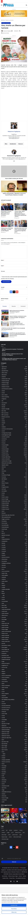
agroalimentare (5, 370)
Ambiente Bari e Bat (6, 378)
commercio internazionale (7, 428)
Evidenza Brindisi (5, 503)
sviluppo (3, 757)
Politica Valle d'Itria (6, 641)
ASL (2, 400)
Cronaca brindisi (5, 448)
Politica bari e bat (5, 623)
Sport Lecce (4, 747)
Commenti (23, 306)
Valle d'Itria (4, 787)
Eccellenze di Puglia (6, 475)
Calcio (3, 418)
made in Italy (4, 573)
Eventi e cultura (5, 497)
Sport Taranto (5, 749)
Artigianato (4, 398)
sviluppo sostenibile (6, 759)
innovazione (4, 561)
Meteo (3, 583)
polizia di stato (15, 834)
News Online (4, 607)
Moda (3, 591)
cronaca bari (4, 446)
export (3, 511)
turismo (3, 777)
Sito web (3, 271)
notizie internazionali (6, 609)
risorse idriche (5, 681)
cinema (3, 420)
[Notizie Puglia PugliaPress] (8, 5)
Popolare (5, 306)
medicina (4, 579)
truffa (3, 775)
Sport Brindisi (4, 743)
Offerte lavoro (5, 615)
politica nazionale (5, 635)
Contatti (24, 876)
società (3, 717)
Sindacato (4, 711)
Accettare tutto (14, 905)
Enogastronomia (5, 487)
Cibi (3, 595)
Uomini (3, 783)
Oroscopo (4, 617)
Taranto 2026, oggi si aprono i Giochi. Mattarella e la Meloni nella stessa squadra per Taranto (20, 214)
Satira (4, 753)
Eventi (3, 495)
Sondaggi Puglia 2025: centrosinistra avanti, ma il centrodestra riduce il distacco (17, 323)
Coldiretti (4, 426)
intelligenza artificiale (6, 563)
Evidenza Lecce (5, 507)
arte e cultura (4, 394)
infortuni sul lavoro (6, 557)
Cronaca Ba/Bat (5, 444)
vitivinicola (4, 795)
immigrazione (4, 541)
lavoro (3, 569)
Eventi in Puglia (5, 499)
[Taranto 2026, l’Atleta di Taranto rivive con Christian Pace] (23, 820)
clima (3, 424)
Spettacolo (4, 725)
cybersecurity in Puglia (6, 460)
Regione (3, 671)
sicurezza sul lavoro (6, 707)
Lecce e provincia (5, 571)
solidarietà (13, 144)
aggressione (4, 366)
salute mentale (5, 687)
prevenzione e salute (6, 645)
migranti (3, 585)
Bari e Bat (4, 410)
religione (3, 673)
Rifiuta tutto (14, 912)
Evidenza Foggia (5, 505)
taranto (10, 836)
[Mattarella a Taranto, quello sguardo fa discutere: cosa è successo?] (7, 206)
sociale (3, 715)
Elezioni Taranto (5, 483)
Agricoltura (4, 368)
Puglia (3, 661)
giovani (3, 533)
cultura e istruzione (6, 458)
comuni (3, 430)
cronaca (20, 830)
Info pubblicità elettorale (21, 878)
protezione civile (5, 655)
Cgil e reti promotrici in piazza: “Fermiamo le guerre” (17, 311)
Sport (3, 739)
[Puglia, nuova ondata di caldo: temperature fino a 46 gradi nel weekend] (14, 810)
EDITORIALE (4, 479)
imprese (3, 543)
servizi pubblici (5, 697)
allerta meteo (4, 372)
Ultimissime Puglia (5, 839)
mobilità (3, 587)
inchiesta (4, 547)
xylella (3, 801)
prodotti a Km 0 (5, 651)
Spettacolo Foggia (5, 731)
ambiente (4, 376)
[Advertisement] (14, 105)
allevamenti (4, 374)
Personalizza (14, 908)
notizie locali (4, 611)
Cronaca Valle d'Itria (6, 456)
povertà (3, 643)
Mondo (3, 593)
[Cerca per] (26, 5)
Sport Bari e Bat (5, 741)
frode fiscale (4, 529)
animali (3, 390)
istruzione (4, 567)
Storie (3, 751)
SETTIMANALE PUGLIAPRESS (8, 699)
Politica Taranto (5, 639)
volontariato (4, 799)
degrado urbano (5, 464)
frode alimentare (5, 527)
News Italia (4, 605)
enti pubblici (4, 491)
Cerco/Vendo (4, 876)
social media (4, 713)
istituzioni (4, 565)
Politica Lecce (5, 633)
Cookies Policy (5, 878)
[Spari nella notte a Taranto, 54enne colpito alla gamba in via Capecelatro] (23, 810)
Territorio (4, 769)
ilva (6, 144)
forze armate (4, 523)
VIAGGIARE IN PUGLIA (6, 791)
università (4, 781)
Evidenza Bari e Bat (6, 501)
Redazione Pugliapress (7, 30)
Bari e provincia (5, 412)
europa (3, 493)
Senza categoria (5, 693)
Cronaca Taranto (5, 454)
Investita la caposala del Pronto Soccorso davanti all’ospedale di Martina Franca (17, 334)
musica (3, 599)
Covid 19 (3, 440)
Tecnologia (4, 765)
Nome (2, 260)
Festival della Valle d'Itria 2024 (8, 515)
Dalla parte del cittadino (7, 462)
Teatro (3, 763)
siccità (3, 701)
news (3, 603)
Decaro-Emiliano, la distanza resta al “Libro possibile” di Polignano (18, 317)
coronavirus (4, 438)
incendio (3, 545)
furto (3, 531)
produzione (4, 653)
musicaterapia (5, 601)
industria (3, 555)
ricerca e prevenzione (6, 675)
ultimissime (4, 779)
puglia (20, 834)
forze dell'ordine (5, 525)
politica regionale (5, 637)
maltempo (4, 577)
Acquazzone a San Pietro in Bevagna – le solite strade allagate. (7, 229)
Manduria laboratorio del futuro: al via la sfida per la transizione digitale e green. (21, 230)
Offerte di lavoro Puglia (13, 876)
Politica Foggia (5, 629)
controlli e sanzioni (6, 436)
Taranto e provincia (9, 20)
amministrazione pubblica (7, 388)
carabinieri (16, 830)
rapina (3, 669)
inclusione (4, 551)
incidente (4, 549)
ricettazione (4, 679)
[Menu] (1, 5)
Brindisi (10, 830)
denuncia (4, 466)
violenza (3, 793)
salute (3, 683)
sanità (3, 689)
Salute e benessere (6, 685)
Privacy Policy (12, 878)
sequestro (4, 695)
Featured (3, 513)
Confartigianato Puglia (6, 434)
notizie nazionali (5, 613)
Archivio (20, 876)
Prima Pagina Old (5, 649)
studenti (3, 755)
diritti (3, 468)
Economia (4, 477)
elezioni (3, 481)
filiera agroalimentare (6, 517)
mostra (3, 597)
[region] (14, 904)
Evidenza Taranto (5, 509)
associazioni (4, 402)
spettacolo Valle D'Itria (6, 737)
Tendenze (4, 767)
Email (2, 265)
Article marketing (5, 396)
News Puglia (4, 834)
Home (3, 20)
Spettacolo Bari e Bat (6, 727)
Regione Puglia (4, 836)
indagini (3, 553)
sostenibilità (4, 719)
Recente (14, 306)
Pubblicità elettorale (6, 659)
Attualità (3, 404)
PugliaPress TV (5, 665)
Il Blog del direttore (6, 539)
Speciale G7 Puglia (6, 723)
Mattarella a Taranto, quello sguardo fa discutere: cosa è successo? (6, 213)
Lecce (12, 832)
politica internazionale (6, 631)
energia (3, 485)
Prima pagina (4, 647)
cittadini (3, 422)
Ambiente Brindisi (5, 380)
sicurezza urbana (5, 709)
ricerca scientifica (5, 677)
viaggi (3, 789)
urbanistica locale (5, 785)
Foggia (8, 832)
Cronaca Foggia (5, 450)
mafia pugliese (5, 575)
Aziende (3, 406)
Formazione (4, 521)
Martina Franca (18, 832)
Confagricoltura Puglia (6, 432)
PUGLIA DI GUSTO (6, 663)
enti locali (4, 489)
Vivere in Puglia (5, 797)
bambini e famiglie (5, 408)
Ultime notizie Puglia (17, 836)
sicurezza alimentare (6, 705)
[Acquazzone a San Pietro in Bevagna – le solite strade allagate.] (7, 223)
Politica (3, 621)
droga (3, 473)
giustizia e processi (6, 535)
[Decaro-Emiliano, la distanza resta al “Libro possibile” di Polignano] (5, 318)
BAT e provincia (5, 414)
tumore (21, 144)
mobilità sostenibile (6, 589)
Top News (4, 771)
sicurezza (4, 703)
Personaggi (4, 619)
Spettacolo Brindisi (6, 729)
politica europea (5, 627)
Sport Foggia (4, 745)
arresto (3, 392)
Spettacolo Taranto (6, 735)
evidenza (3, 832)
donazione (4, 471)
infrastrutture (4, 559)
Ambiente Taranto (5, 386)
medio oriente (4, 581)
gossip (3, 537)
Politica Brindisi (5, 625)
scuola (3, 691)
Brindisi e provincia (6, 416)
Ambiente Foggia (5, 382)
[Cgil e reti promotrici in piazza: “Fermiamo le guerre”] (5, 312)
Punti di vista (4, 667)
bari (6, 830)
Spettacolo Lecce (5, 733)
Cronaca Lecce (5, 452)
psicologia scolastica (6, 657)
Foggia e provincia (5, 519)
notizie (9, 834)
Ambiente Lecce (5, 384)
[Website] (14, 161)
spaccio (3, 721)
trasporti (3, 773)
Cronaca (3, 442)
